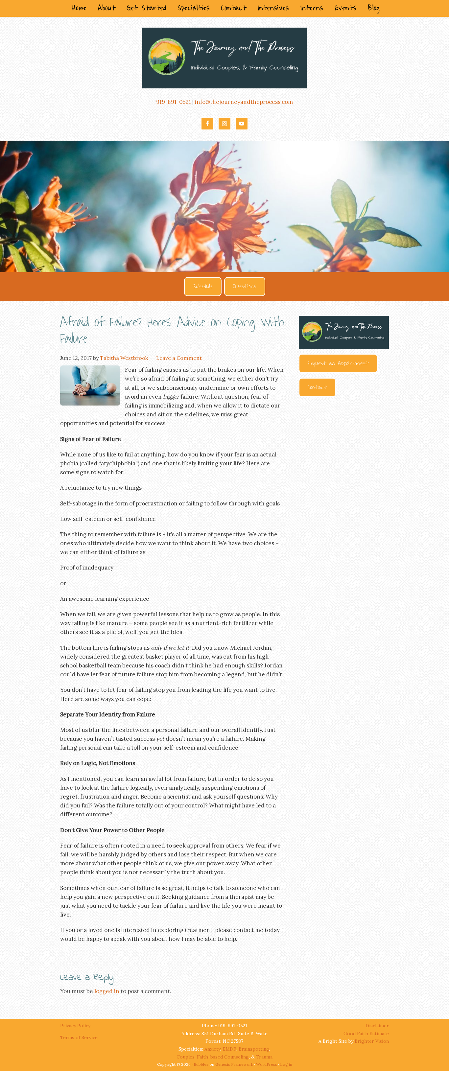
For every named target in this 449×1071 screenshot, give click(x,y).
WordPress (266, 1064)
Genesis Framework (234, 1064)
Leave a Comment (179, 358)
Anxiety (212, 1049)
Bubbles (201, 1064)
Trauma (264, 1057)
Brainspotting (254, 1049)
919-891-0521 (173, 101)
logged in (106, 991)
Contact (317, 387)
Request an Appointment (338, 363)
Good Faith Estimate (366, 1033)
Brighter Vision (372, 1041)
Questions (244, 286)
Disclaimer (377, 1026)
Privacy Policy (76, 1026)
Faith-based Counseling (223, 1057)
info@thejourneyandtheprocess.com (244, 101)
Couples (186, 1057)
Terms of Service (79, 1037)
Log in (286, 1064)
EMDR (229, 1049)
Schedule (203, 286)
